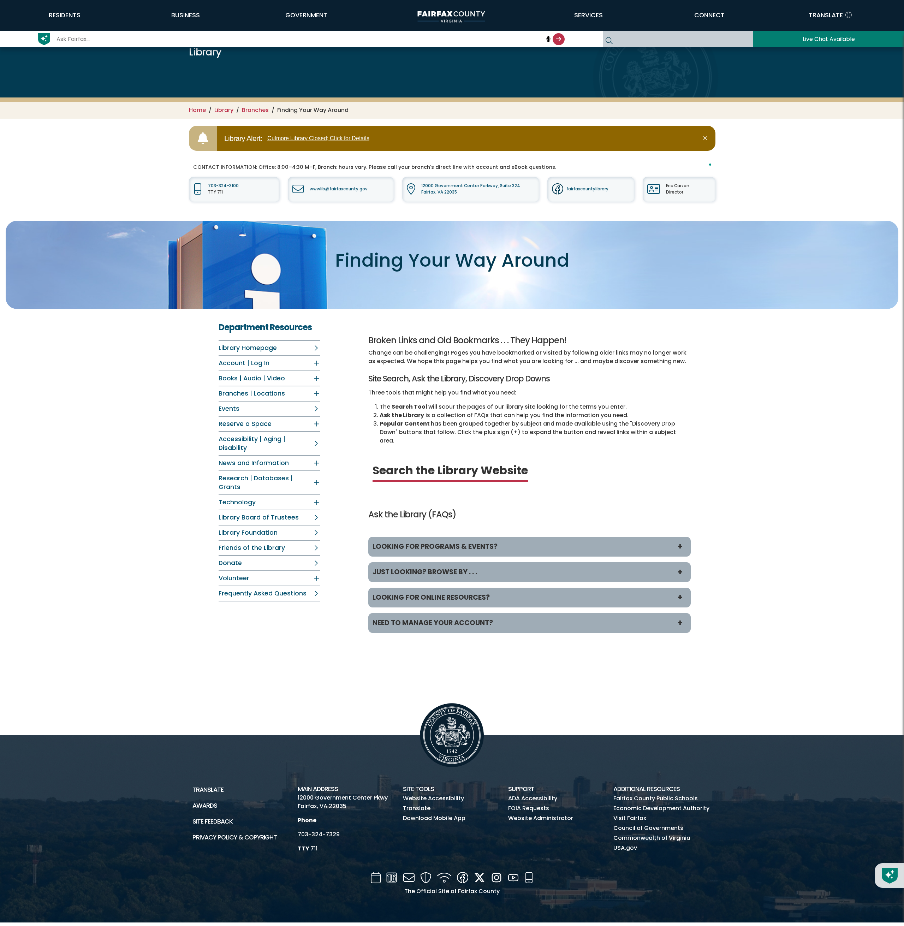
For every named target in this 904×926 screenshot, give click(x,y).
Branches (255, 110)
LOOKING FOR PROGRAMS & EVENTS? (435, 546)
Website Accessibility (433, 798)
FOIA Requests (528, 808)
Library (223, 110)
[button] (64, 15)
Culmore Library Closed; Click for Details (318, 138)
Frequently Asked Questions (263, 593)
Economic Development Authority (661, 808)
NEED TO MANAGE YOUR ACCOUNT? (433, 623)
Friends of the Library (252, 548)
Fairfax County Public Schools (655, 798)
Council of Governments (648, 828)
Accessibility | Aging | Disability (252, 443)
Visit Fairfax (629, 818)
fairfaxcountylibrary (587, 189)
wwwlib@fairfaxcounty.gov (339, 189)
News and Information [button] (254, 463)
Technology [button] (237, 502)
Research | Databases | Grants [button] (256, 482)
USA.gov (625, 848)
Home (197, 110)
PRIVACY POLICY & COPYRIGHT (234, 837)
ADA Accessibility (532, 798)
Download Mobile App (434, 818)
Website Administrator (540, 818)
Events (229, 408)
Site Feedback (212, 821)
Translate (208, 789)
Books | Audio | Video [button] (252, 378)
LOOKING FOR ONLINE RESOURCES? (431, 597)
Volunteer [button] (234, 578)
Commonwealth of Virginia (651, 838)
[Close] (706, 138)
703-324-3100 (223, 186)
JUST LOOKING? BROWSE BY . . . (425, 572)
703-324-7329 (319, 834)
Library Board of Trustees (259, 517)
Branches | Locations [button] (252, 393)
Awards (204, 805)
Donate (230, 563)
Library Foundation (248, 532)
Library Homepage (248, 348)
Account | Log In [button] (244, 363)
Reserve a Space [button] (245, 424)
